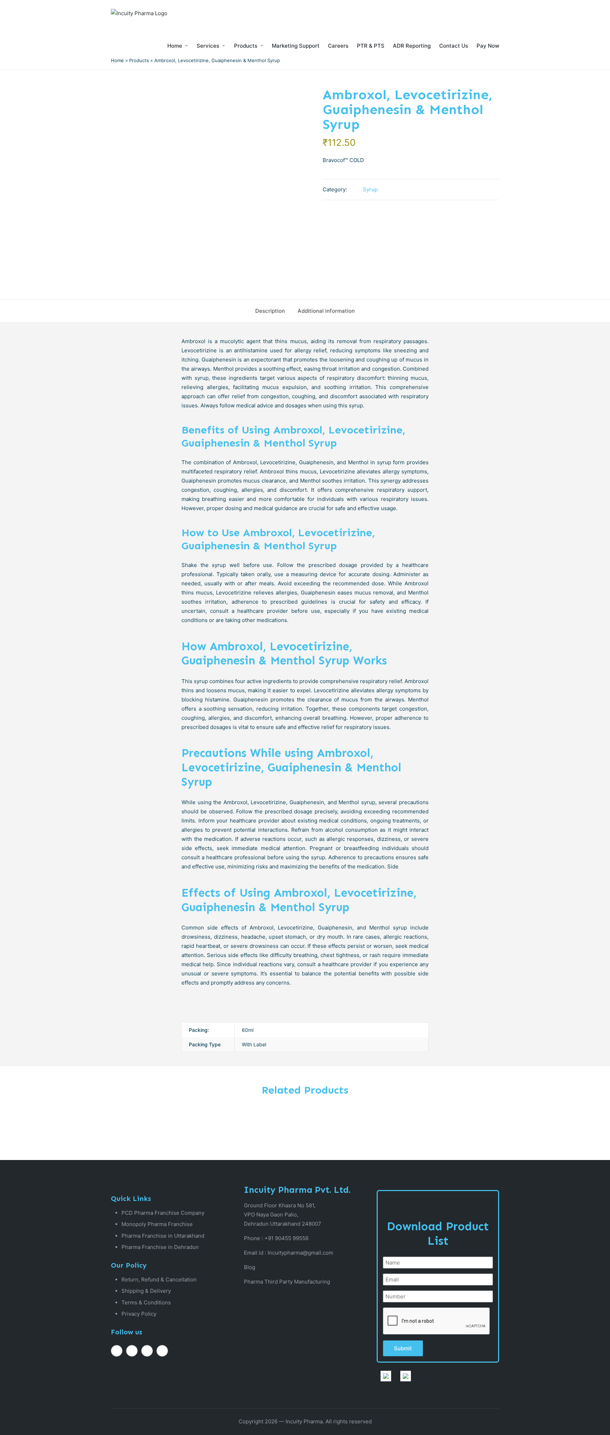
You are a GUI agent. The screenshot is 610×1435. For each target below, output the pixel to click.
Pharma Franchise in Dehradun (160, 1247)
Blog (249, 1267)
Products (139, 60)
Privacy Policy (138, 1313)
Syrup (370, 189)
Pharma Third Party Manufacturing (287, 1281)
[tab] (270, 311)
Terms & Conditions (146, 1302)
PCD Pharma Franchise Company (162, 1212)
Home (117, 60)
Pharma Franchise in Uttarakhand (162, 1235)
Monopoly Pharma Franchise (157, 1224)
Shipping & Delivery (146, 1290)
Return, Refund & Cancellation (159, 1279)
